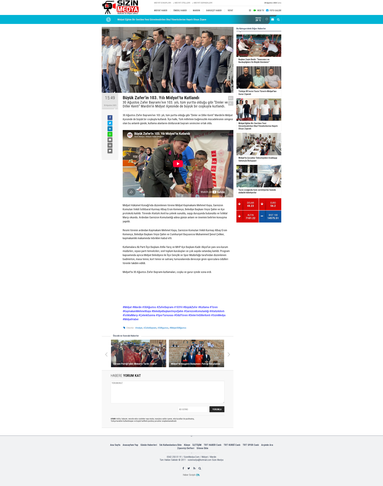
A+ (230, 98)
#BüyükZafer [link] (190, 307)
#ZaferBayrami (149, 327)
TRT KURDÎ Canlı (232, 445)
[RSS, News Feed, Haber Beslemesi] (194, 468)
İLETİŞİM (197, 445)
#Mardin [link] (137, 307)
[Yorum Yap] (110, 150)
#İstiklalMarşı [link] (130, 315)
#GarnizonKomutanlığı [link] (196, 311)
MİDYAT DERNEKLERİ (203, 3)
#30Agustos (163, 327)
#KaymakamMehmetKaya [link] (137, 311)
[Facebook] (110, 117)
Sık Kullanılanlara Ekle (170, 445)
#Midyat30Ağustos (178, 327)
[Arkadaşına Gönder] (110, 139)
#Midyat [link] (127, 307)
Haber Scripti (189, 474)
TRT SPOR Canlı (251, 445)
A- (231, 103)
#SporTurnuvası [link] (165, 315)
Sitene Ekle (202, 448)
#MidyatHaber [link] (131, 319)
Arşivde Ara (267, 445)
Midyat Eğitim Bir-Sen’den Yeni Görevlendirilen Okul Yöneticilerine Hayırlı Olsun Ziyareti (162, 19)
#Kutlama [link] (203, 307)
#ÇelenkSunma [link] (147, 315)
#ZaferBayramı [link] (165, 307)
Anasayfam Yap (130, 445)
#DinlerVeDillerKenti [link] (199, 315)
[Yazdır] (110, 145)
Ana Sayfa (115, 445)
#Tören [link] (214, 307)
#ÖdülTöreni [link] (181, 315)
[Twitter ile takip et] (189, 468)
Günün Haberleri (148, 445)
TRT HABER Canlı (212, 445)
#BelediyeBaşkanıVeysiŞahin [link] (167, 311)
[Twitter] (110, 123)
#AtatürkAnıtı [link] (216, 311)
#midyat (138, 327)
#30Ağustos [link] (149, 307)
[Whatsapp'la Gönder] (110, 134)
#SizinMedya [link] (218, 315)
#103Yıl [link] (178, 307)
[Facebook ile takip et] (183, 468)
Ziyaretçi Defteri (185, 448)
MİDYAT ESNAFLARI (162, 3)
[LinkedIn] (110, 128)
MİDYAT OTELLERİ (182, 3)
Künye (187, 445)
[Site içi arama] (278, 19)
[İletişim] (272, 19)
